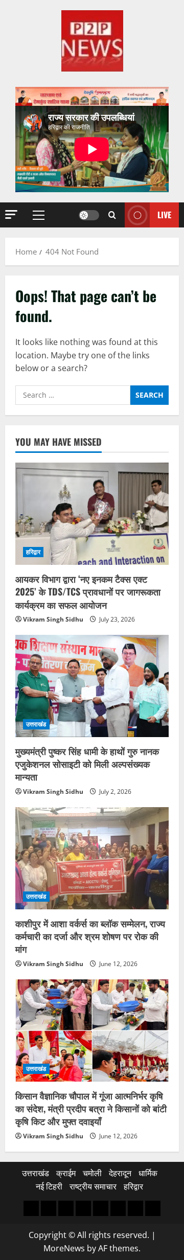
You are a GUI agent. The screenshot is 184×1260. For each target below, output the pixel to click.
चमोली (92, 1173)
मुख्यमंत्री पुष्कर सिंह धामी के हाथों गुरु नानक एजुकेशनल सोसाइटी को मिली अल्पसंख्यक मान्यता (87, 763)
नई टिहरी (49, 1186)
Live (164, 214)
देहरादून (120, 1173)
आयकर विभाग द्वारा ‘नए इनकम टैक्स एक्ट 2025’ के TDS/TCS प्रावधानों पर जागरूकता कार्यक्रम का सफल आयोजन (87, 591)
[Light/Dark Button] (89, 215)
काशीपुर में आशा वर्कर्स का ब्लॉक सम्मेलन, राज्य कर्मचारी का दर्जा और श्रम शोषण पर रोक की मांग (90, 936)
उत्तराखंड (36, 724)
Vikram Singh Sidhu (53, 619)
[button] (11, 214)
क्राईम (66, 1173)
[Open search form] (112, 215)
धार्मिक (148, 1173)
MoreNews (64, 1248)
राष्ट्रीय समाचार (93, 1186)
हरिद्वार (33, 551)
